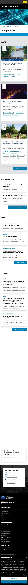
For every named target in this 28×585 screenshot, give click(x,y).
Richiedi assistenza (11, 475)
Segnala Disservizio (11, 483)
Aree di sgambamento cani (10, 237)
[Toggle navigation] (2, 6)
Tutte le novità (20, 169)
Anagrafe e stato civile (5, 531)
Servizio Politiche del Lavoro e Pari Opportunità (12, 185)
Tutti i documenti (19, 329)
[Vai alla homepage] (6, 6)
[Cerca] (26, 6)
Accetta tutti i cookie (14, 582)
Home (3, 26)
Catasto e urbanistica (5, 541)
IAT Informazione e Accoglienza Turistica (14, 195)
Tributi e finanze (4, 550)
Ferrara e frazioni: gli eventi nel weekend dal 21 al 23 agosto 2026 (13, 64)
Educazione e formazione (6, 547)
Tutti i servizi (20, 263)
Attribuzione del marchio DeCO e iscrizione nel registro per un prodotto (13, 252)
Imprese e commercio (5, 537)
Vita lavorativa (4, 535)
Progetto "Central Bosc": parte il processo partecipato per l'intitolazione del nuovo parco (13, 143)
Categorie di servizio (6, 527)
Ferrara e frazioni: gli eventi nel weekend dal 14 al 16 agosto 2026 (13, 102)
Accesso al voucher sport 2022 (11, 225)
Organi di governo (4, 511)
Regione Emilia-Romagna (5, 1)
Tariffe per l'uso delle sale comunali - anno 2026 (13, 317)
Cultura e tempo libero (5, 533)
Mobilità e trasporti (5, 545)
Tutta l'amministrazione (17, 207)
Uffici (2, 516)
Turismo (2, 543)
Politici (2, 520)
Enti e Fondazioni (4, 518)
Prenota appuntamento (12, 477)
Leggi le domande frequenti (13, 473)
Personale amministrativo (6, 522)
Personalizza (14, 578)
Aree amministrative (5, 513)
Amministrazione (5, 507)
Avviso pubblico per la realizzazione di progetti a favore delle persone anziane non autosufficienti (13, 282)
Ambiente (3, 552)
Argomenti (9, 26)
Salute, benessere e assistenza (7, 554)
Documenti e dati (4, 524)
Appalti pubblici (4, 539)
